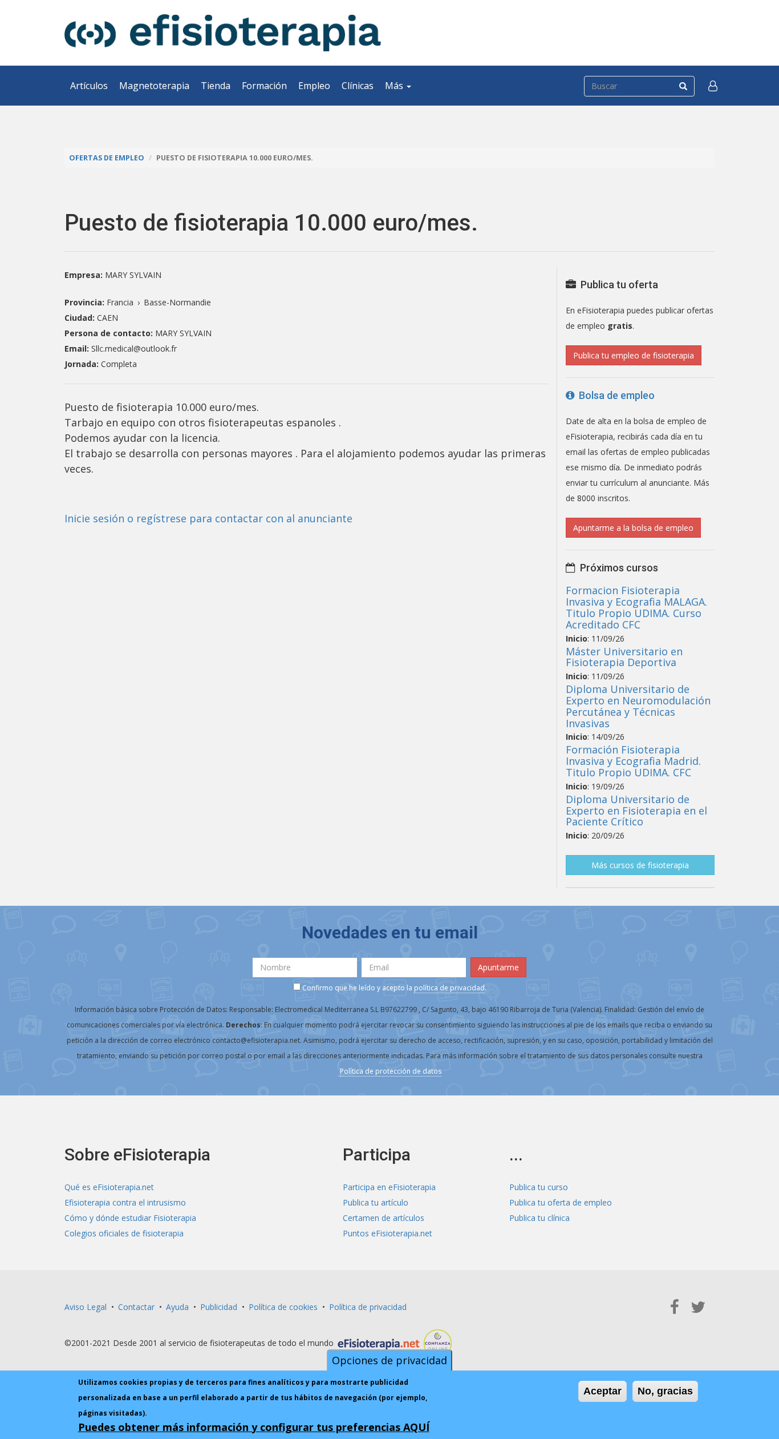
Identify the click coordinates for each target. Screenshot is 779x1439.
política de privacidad (449, 988)
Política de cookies (283, 1306)
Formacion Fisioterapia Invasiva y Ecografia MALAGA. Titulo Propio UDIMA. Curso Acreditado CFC (636, 607)
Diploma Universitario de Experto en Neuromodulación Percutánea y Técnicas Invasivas (638, 705)
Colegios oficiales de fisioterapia (124, 1233)
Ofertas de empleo (106, 158)
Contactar (136, 1306)
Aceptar (602, 1391)
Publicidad (218, 1306)
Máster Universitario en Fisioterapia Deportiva (624, 657)
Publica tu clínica (539, 1217)
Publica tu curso (538, 1187)
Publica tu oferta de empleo (560, 1202)
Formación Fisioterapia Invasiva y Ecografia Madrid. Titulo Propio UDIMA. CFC (633, 761)
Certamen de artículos (383, 1217)
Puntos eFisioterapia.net (387, 1233)
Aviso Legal (85, 1306)
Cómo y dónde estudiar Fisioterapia (130, 1217)
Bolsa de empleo (614, 395)
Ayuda (177, 1306)
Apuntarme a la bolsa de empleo (633, 527)
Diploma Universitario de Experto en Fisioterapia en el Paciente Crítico (636, 810)
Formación (264, 85)
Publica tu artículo (375, 1202)
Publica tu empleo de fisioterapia (633, 355)
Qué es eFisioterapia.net (109, 1187)
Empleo (314, 85)
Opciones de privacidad (389, 1360)
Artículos (89, 85)
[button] (713, 86)
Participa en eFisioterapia (389, 1187)
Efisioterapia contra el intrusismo (125, 1202)
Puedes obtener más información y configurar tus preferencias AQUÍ (253, 1427)
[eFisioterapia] (222, 32)
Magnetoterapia (154, 85)
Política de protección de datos (390, 1071)
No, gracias (665, 1391)
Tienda (215, 85)
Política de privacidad (368, 1306)
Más (395, 85)
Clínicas (358, 85)
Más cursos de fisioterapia (640, 865)
